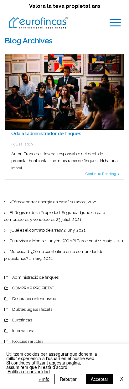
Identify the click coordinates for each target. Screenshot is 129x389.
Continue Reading (100, 174)
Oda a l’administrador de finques (46, 133)
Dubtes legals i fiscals (32, 309)
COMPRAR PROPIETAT (33, 288)
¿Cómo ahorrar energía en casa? (39, 202)
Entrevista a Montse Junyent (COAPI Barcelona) (53, 240)
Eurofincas (22, 320)
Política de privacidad (29, 371)
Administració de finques (35, 277)
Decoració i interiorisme (34, 298)
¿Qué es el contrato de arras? (36, 230)
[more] (16, 168)
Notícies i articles (27, 341)
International (24, 330)
